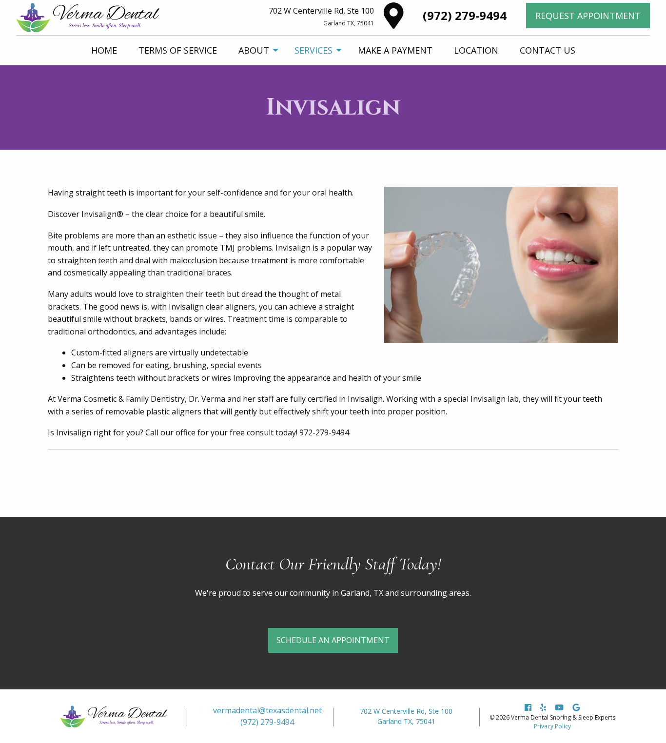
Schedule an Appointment (333, 640)
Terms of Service (177, 50)
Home (104, 50)
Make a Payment (395, 50)
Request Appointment (588, 15)
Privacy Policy (552, 726)
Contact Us (547, 50)
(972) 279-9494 (465, 15)
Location (476, 50)
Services (313, 50)
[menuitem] (104, 50)
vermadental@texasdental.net (267, 710)
